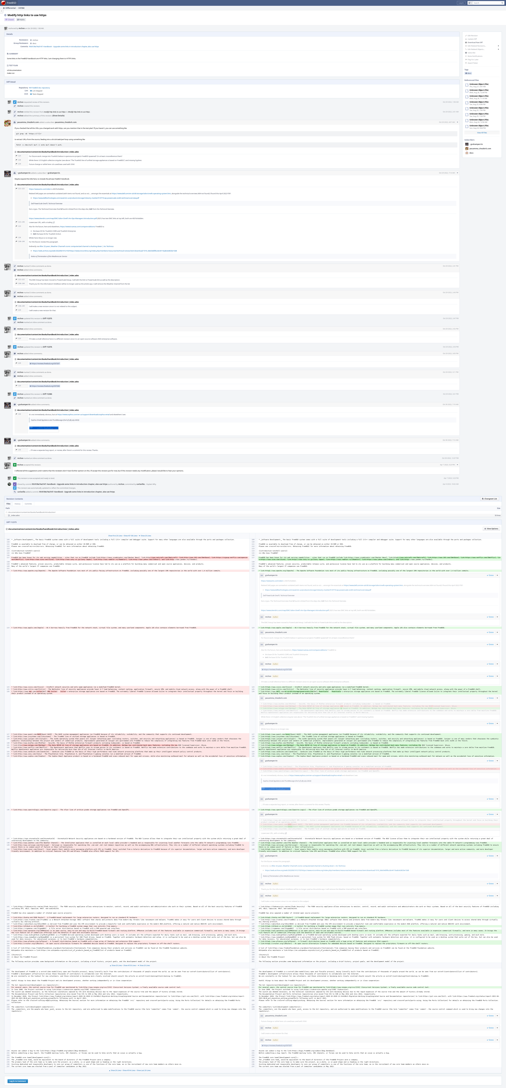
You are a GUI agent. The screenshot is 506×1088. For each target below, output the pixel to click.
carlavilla (140, 484)
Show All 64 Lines (129, 1070)
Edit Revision (473, 35)
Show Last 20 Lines (144, 1070)
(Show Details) (58, 115)
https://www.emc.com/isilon (40, 189)
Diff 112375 (47, 318)
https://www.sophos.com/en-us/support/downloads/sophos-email (83, 414)
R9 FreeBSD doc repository (39, 88)
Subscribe (471, 52)
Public (22, 19)
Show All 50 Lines (129, 965)
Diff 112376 (47, 347)
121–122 (21, 189)
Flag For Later (473, 59)
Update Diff (472, 39)
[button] (461, 3)
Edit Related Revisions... (477, 46)
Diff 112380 (47, 394)
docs (471, 153)
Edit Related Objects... (476, 49)
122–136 (21, 222)
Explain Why (151, 484)
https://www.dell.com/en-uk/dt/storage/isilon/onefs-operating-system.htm (141, 193)
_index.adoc (15, 515)
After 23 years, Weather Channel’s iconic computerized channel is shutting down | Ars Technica (76, 246)
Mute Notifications (475, 56)
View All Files (482, 132)
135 (19, 414)
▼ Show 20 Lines (145, 536)
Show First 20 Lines (115, 536)
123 (19, 156)
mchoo (22, 28)
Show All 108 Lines (130, 536)
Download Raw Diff (475, 42)
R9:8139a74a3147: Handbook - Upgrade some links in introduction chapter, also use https (64, 46)
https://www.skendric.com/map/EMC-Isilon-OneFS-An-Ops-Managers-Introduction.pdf (63, 218)
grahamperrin (476, 144)
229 (19, 164)
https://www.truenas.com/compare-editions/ (77, 226)
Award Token (473, 63)
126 (19, 160)
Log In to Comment (17, 1081)
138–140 (21, 241)
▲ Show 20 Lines (116, 965)
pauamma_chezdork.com (480, 148)
